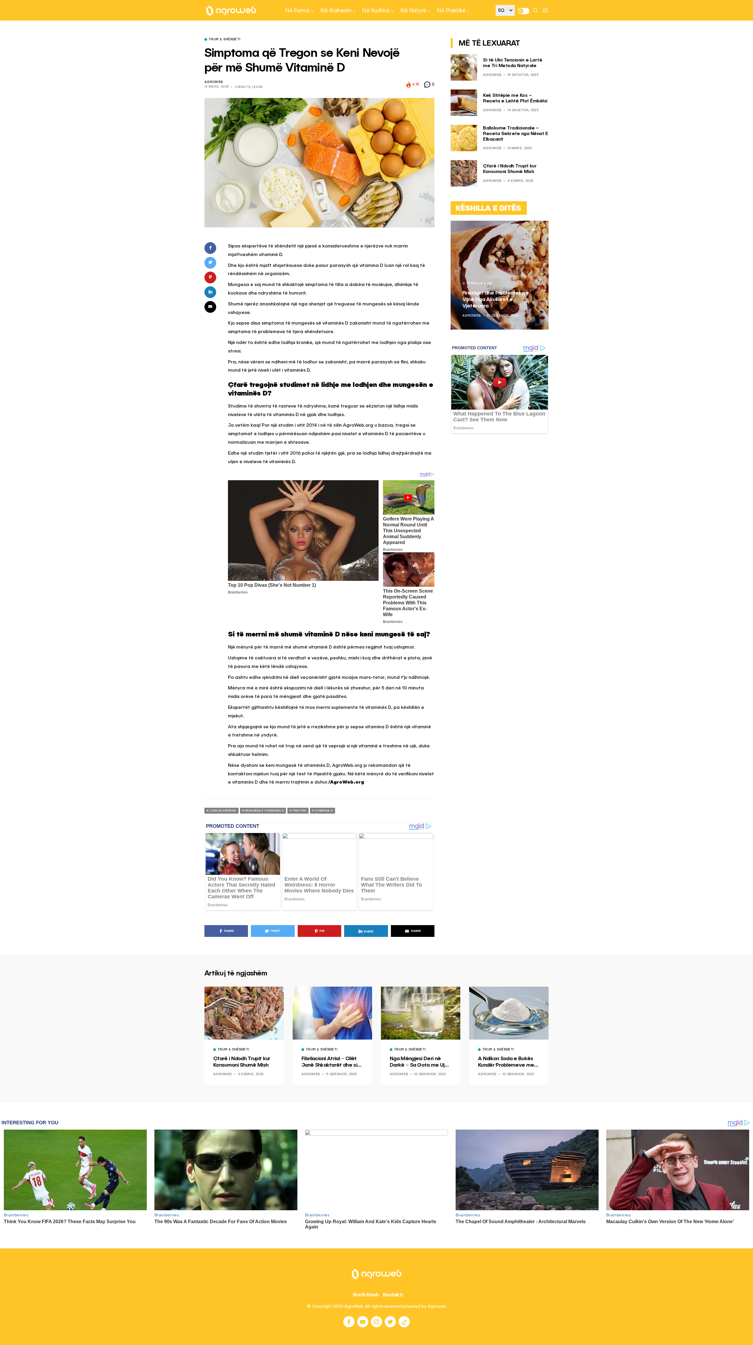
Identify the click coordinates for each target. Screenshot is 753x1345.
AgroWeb (213, 82)
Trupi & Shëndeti (224, 39)
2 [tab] (536, 229)
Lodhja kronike (222, 810)
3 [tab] (540, 229)
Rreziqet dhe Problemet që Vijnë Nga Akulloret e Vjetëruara (495, 299)
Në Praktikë (451, 10)
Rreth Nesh (366, 1295)
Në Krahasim (335, 10)
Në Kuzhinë (375, 10)
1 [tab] (533, 229)
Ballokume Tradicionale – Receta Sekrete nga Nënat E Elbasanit (515, 134)
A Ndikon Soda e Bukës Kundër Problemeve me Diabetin (506, 1062)
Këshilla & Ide (480, 283)
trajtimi (299, 810)
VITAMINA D (324, 810)
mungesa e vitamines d (264, 810)
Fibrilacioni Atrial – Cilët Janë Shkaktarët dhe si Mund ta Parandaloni (329, 1062)
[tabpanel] (500, 275)
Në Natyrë (413, 10)
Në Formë (297, 10)
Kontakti (393, 1295)
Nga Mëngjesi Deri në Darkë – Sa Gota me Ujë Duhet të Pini (419, 1062)
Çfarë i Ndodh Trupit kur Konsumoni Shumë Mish (241, 1062)
